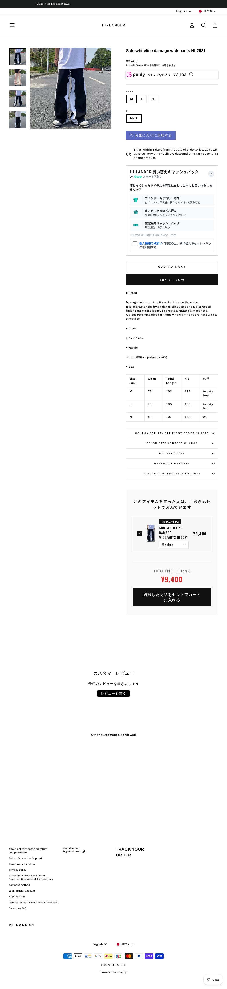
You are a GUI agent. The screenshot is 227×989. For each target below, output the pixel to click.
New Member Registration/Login (75, 850)
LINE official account (22, 890)
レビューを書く (113, 693)
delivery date (172, 453)
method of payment (172, 463)
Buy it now (172, 279)
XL (153, 99)
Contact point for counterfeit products (33, 902)
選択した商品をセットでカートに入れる (172, 596)
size (130, 91)
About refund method (22, 864)
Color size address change (172, 443)
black (134, 118)
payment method (19, 885)
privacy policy (18, 869)
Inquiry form (17, 896)
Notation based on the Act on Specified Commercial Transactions (31, 877)
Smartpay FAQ (18, 908)
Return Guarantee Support (25, 858)
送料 (146, 65)
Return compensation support (172, 473)
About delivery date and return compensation (28, 851)
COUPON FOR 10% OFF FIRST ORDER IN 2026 (172, 433)
